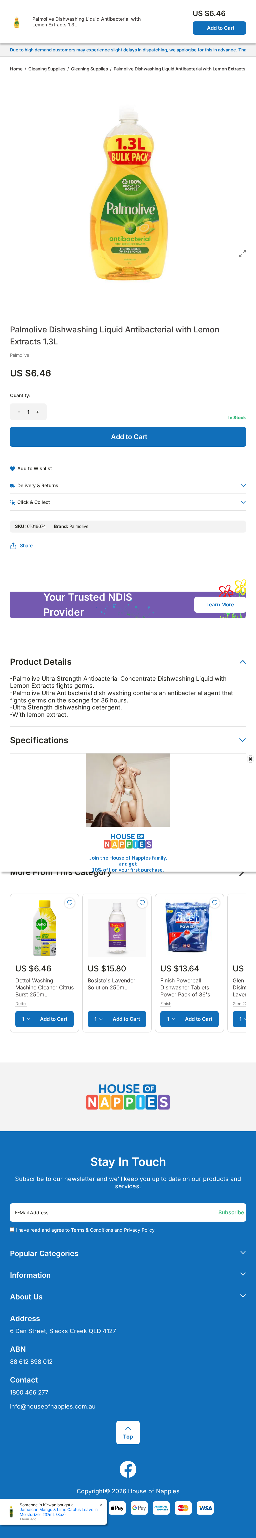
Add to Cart (220, 28)
